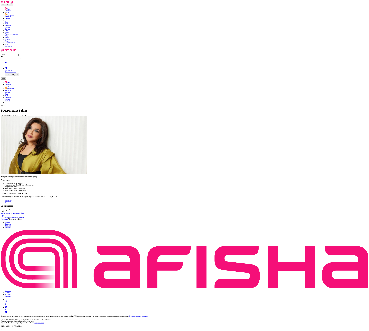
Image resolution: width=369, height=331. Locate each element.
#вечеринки (8, 200)
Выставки (8, 17)
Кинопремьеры (10, 42)
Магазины (8, 25)
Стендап (7, 18)
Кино (8, 9)
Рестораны (10, 15)
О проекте (8, 226)
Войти (7, 5)
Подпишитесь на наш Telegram (14, 217)
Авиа (6, 44)
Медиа (7, 37)
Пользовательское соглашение (139, 316)
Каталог (7, 39)
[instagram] (6, 307)
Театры (7, 12)
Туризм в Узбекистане (12, 34)
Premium (7, 27)
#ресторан (8, 202)
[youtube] (6, 313)
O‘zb (3, 5)
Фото (6, 30)
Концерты (8, 11)
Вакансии (8, 227)
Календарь (8, 46)
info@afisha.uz (39, 323)
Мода (6, 36)
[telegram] (6, 302)
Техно (7, 32)
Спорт (7, 41)
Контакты (8, 224)
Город (6, 23)
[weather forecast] (186, 64)
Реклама (7, 222)
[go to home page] (7, 2)
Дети (6, 22)
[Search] (11, 4)
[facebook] (6, 305)
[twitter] (6, 310)
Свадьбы (7, 29)
